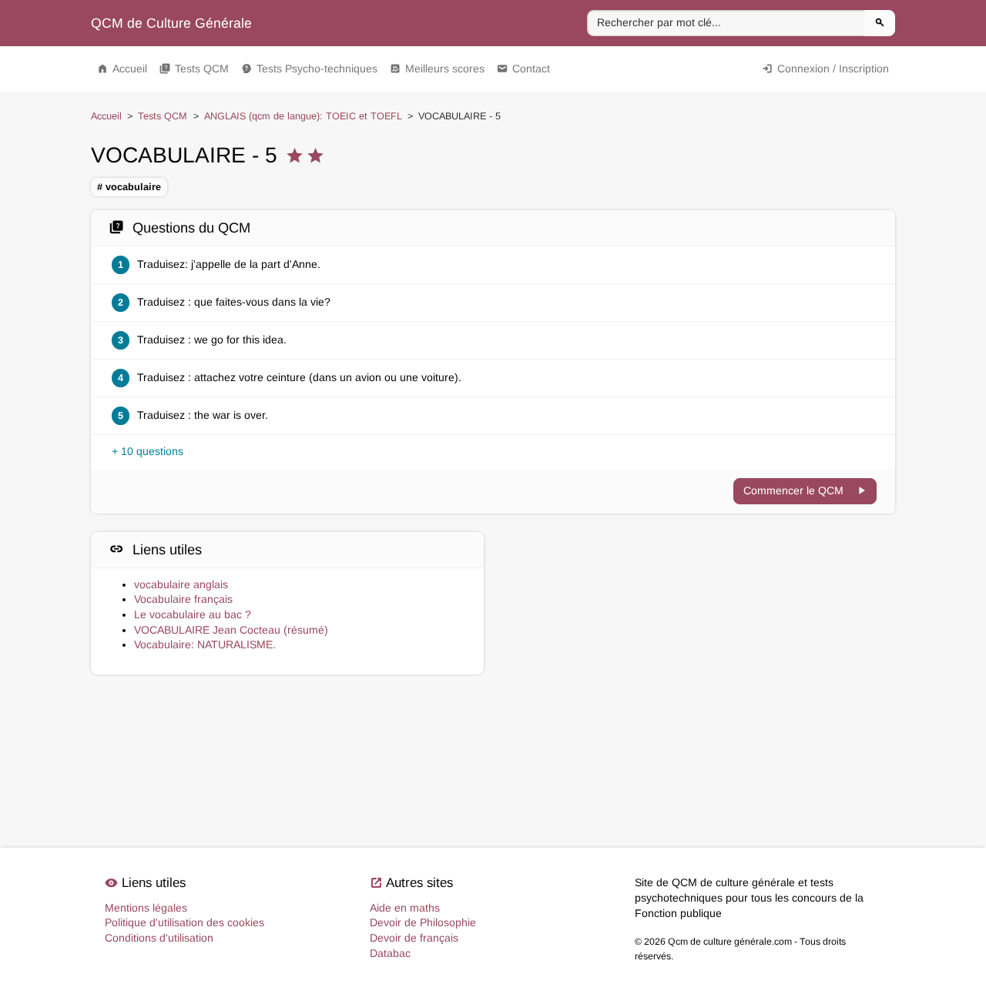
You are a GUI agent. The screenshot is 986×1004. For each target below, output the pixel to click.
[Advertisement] (698, 600)
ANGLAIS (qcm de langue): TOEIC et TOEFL (303, 116)
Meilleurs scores (437, 68)
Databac (390, 953)
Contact (523, 68)
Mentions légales (146, 908)
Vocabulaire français (183, 599)
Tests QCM (194, 68)
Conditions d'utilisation (159, 938)
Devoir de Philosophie (423, 922)
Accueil (122, 68)
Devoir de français (414, 938)
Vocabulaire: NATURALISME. (205, 644)
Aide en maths (405, 908)
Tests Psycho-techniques (309, 68)
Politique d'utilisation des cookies (184, 922)
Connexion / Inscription (825, 68)
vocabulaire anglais (181, 584)
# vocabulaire (129, 187)
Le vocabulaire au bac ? (192, 614)
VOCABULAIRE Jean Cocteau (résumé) (231, 630)
